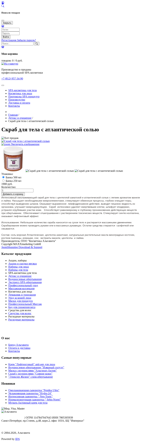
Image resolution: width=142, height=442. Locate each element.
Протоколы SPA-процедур (23, 96)
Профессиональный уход (23, 285)
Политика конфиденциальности (20, 429)
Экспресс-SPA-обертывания (25, 282)
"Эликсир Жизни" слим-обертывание (30, 376)
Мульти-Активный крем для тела (27, 402)
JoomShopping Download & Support (21, 247)
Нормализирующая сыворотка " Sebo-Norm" (34, 399)
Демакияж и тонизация (22, 294)
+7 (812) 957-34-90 (12, 78)
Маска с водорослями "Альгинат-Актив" (32, 370)
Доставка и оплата (19, 102)
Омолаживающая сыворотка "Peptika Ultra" (33, 390)
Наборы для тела (18, 269)
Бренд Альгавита (18, 344)
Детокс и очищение (20, 276)
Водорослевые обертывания (25, 279)
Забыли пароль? (26, 40)
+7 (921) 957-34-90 (12, 417)
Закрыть (7, 23)
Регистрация (9, 40)
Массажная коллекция (21, 288)
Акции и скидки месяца (22, 263)
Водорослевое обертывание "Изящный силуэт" (36, 367)
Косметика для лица (20, 93)
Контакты (14, 105)
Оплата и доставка (19, 347)
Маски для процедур (20, 300)
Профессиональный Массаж (25, 304)
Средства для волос (19, 313)
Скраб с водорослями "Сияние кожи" (30, 373)
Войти (6, 37)
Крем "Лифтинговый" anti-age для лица (31, 364)
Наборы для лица (18, 266)
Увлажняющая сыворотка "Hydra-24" (30, 393)
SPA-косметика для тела (22, 90)
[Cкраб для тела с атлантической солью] (13, 159)
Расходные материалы (21, 319)
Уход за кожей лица (19, 297)
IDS (17, 439)
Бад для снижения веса (21, 307)
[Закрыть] (2, 20)
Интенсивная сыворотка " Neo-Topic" (30, 396)
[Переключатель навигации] (2, 85)
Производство (16, 99)
